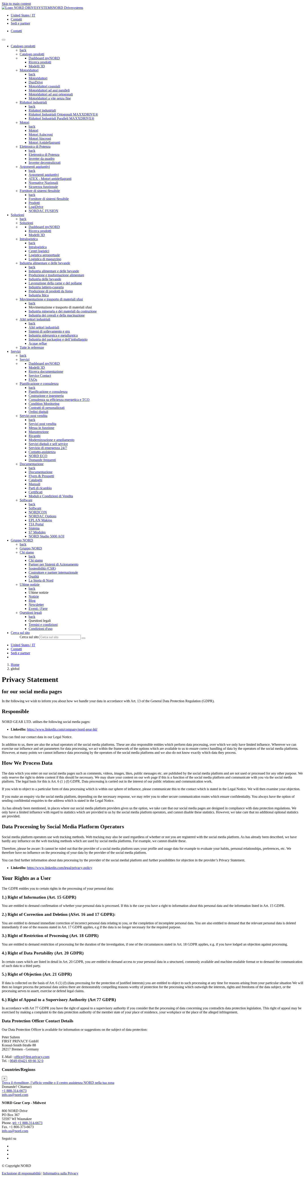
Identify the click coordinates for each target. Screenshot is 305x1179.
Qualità (34, 576)
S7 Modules (37, 532)
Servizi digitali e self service (48, 444)
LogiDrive (36, 207)
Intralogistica (29, 239)
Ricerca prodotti (40, 62)
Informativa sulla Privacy (60, 1173)
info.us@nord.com (15, 1095)
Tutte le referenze (32, 347)
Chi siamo (27, 552)
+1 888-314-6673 (14, 1091)
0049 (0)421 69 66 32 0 (26, 1061)
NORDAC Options (42, 516)
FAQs (33, 379)
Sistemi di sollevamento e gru (49, 331)
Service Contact (40, 375)
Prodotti (34, 203)
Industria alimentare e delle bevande (45, 263)
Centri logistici (39, 251)
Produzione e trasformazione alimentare (56, 275)
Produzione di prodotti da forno (51, 291)
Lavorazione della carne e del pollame (55, 283)
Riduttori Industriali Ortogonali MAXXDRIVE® (63, 114)
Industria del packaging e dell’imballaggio (58, 339)
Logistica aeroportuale (44, 255)
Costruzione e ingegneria (46, 396)
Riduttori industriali (33, 102)
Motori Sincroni (40, 138)
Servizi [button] (16, 351)
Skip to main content (16, 4)
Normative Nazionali (43, 183)
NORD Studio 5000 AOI (46, 536)
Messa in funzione (41, 428)
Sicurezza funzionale (43, 187)
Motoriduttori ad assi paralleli (49, 90)
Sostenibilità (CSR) (42, 568)
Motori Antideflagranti (44, 142)
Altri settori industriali (35, 319)
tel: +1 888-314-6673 (27, 1123)
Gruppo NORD (31, 548)
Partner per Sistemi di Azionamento (53, 564)
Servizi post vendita (33, 416)
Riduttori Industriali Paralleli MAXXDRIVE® (61, 118)
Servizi (24, 359)
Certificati (35, 492)
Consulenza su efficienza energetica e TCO (59, 400)
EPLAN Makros (40, 520)
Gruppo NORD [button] (22, 540)
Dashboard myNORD (44, 58)
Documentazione (32, 464)
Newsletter (36, 604)
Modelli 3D (37, 66)
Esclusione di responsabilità (21, 1173)
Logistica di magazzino (45, 259)
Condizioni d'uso (40, 629)
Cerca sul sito (29, 637)
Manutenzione (39, 432)
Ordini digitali (38, 412)
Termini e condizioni (43, 625)
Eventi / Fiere (38, 608)
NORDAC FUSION (43, 211)
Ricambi (34, 436)
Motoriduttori (29, 70)
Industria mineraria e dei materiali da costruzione (63, 311)
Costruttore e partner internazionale (53, 572)
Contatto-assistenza (42, 452)
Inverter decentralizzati (45, 163)
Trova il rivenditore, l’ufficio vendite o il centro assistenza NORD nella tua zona (58, 1083)
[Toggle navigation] (3, 39)
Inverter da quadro (41, 158)
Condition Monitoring (44, 404)
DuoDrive (36, 82)
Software (26, 500)
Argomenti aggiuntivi (35, 167)
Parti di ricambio (40, 488)
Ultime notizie (30, 584)
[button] (20, 633)
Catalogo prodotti (32, 54)
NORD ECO (38, 456)
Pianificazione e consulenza (39, 383)
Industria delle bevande (45, 279)
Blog (32, 600)
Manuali (34, 484)
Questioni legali (31, 612)
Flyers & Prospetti (41, 476)
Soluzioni (26, 223)
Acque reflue (38, 343)
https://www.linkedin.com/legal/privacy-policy (59, 868)
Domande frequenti (42, 460)
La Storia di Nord (41, 580)
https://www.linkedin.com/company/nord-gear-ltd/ (62, 729)
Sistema (34, 528)
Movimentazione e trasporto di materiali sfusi (51, 299)
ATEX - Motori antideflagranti (50, 179)
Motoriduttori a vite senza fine (50, 98)
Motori (24, 122)
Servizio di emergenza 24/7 (48, 448)
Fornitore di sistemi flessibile (40, 191)
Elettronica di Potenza (35, 146)
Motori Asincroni (41, 134)
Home (15, 665)
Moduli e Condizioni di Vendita (51, 496)
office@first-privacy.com (31, 1057)
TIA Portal (36, 524)
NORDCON (38, 512)
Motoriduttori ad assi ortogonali (51, 94)
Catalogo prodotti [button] (23, 46)
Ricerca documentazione (46, 371)
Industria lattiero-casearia (46, 287)
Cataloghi (35, 480)
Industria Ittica (39, 295)
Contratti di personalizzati (47, 408)
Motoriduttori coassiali (44, 86)
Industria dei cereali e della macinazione (57, 315)
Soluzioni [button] (17, 215)
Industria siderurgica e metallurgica (53, 335)
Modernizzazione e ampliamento (51, 440)
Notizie (34, 596)
